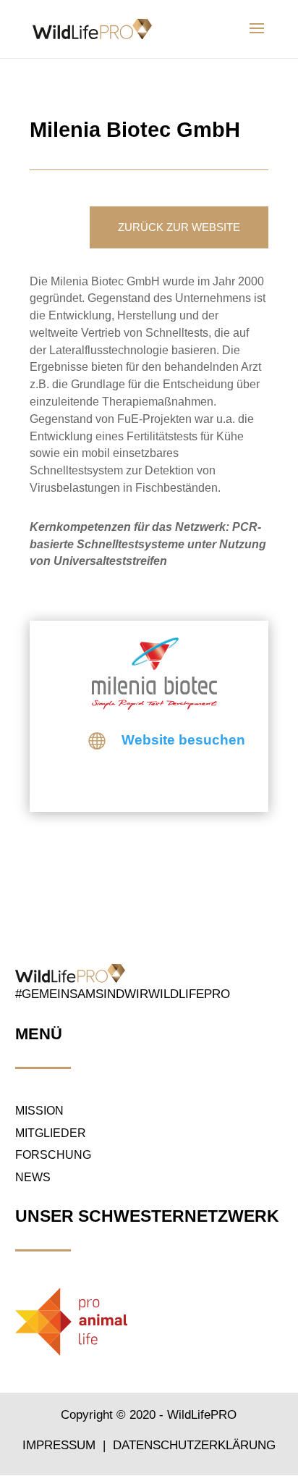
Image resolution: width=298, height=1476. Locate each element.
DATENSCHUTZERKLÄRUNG (194, 1445)
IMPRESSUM (60, 1445)
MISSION (39, 1110)
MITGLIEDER (50, 1133)
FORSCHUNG (53, 1155)
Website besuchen (183, 739)
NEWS (33, 1177)
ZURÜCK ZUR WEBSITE (179, 227)
